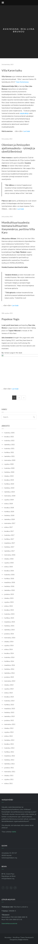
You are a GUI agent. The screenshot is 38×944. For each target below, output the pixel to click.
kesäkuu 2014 (9, 653)
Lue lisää (26, 131)
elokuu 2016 (8, 567)
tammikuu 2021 (9, 456)
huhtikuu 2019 (9, 484)
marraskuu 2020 (9, 460)
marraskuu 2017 (9, 523)
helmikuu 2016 (9, 586)
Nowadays (8, 937)
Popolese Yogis (10, 319)
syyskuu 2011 (9, 779)
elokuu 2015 (8, 606)
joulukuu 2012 (9, 720)
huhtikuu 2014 (9, 661)
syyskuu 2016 (9, 563)
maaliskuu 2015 (9, 622)
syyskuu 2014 (9, 646)
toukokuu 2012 (9, 748)
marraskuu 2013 (9, 681)
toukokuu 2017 (9, 535)
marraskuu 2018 (9, 496)
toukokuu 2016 (9, 575)
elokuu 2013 (8, 693)
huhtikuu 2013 (9, 705)
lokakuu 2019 (8, 476)
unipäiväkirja (24, 113)
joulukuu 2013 (9, 677)
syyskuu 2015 (9, 602)
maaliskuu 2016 (9, 582)
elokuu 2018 (8, 504)
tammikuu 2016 (9, 590)
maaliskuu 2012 (9, 756)
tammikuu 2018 (9, 519)
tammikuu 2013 (9, 716)
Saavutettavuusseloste (9, 923)
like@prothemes (23, 940)
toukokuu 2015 (9, 614)
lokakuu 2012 (8, 728)
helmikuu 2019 (9, 488)
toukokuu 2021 (9, 449)
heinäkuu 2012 (9, 740)
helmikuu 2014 (9, 669)
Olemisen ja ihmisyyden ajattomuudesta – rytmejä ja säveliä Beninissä (18, 148)
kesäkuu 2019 (9, 480)
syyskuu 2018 (9, 500)
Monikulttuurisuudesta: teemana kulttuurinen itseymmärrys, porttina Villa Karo (18, 227)
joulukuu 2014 (9, 634)
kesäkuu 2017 (9, 531)
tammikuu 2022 (9, 445)
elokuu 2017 (8, 527)
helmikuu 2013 (9, 712)
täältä (14, 832)
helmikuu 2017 (9, 547)
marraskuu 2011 (9, 772)
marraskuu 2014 (9, 638)
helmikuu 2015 (9, 626)
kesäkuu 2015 (9, 610)
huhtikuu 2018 (9, 512)
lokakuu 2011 (8, 776)
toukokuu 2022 (9, 441)
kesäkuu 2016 (9, 571)
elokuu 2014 (8, 649)
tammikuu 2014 (9, 673)
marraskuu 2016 (9, 555)
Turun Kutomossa (21, 82)
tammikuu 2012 (9, 764)
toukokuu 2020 (9, 468)
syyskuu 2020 (9, 464)
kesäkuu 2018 (9, 508)
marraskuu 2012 (9, 724)
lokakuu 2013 (8, 685)
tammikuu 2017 (9, 551)
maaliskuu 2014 (9, 665)
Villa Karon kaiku (12, 70)
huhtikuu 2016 (9, 579)
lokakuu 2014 (8, 642)
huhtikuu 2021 (9, 452)
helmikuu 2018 (9, 515)
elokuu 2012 (8, 736)
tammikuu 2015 (9, 630)
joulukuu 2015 (9, 594)
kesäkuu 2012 (9, 744)
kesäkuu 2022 (9, 437)
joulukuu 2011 (9, 768)
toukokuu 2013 (9, 701)
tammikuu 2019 (9, 492)
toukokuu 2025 (9, 433)
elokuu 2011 (8, 783)
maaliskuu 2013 (9, 709)
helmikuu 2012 (9, 760)
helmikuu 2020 (9, 472)
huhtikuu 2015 (9, 618)
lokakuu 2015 (8, 598)
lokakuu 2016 (8, 559)
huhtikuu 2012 (9, 752)
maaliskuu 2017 (9, 543)
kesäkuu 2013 (9, 697)
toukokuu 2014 (9, 657)
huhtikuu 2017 (9, 539)
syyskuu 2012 (9, 732)
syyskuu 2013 (9, 689)
